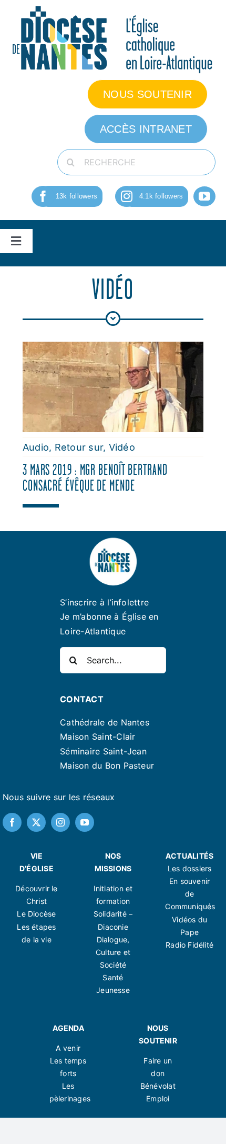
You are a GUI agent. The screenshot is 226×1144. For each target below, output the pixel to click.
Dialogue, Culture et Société (113, 952)
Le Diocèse (36, 913)
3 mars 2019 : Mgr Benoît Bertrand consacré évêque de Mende (95, 477)
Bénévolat (158, 1085)
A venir (68, 1047)
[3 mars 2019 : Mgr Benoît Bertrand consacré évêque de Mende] (113, 348)
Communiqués (190, 906)
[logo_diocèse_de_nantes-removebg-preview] (113, 540)
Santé (112, 977)
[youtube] (204, 196)
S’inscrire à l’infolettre (104, 602)
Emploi (157, 1098)
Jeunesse (113, 990)
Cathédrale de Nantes (104, 722)
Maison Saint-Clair (97, 736)
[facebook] (43, 196)
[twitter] (36, 822)
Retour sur (79, 447)
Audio (36, 447)
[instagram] (126, 196)
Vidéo (122, 447)
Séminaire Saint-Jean (103, 751)
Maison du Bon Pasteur (107, 765)
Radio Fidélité (189, 944)
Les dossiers (190, 868)
